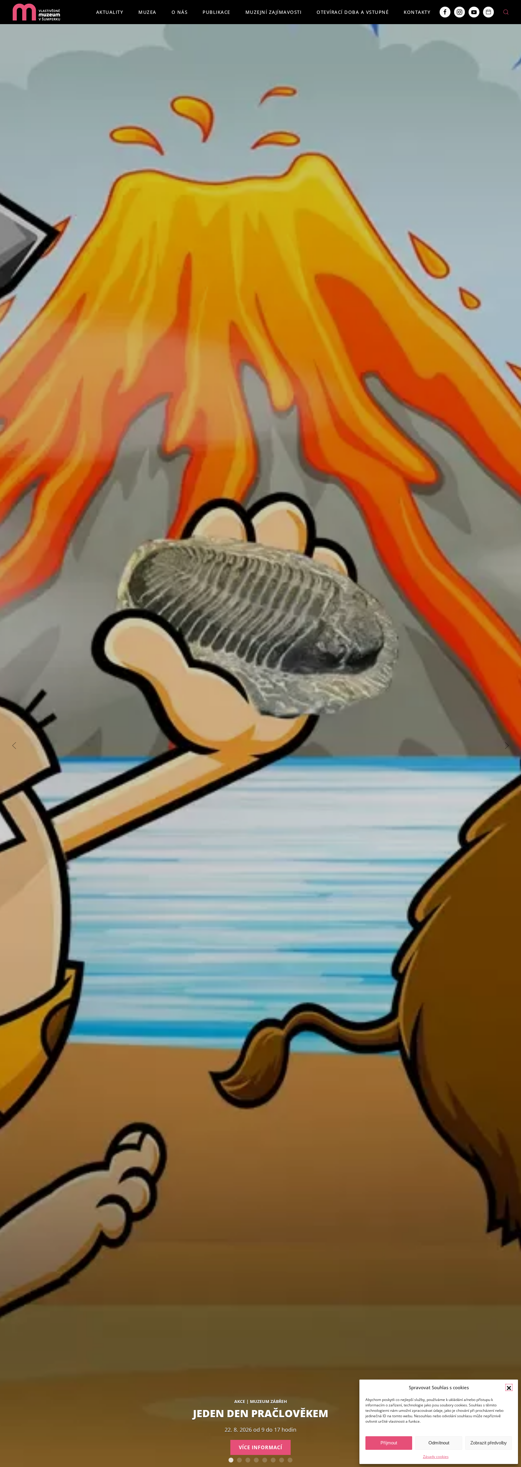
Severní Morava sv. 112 (247, 1460)
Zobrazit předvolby (488, 1442)
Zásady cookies (436, 1456)
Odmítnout (438, 1442)
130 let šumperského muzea (264, 1460)
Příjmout (388, 1442)
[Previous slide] (14, 745)
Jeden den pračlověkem (231, 1460)
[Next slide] (507, 745)
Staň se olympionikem (273, 1460)
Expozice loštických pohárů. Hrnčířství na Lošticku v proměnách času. (281, 1460)
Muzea (147, 12)
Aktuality (110, 12)
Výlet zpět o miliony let (239, 1460)
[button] (509, 1387)
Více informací (260, 1447)
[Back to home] (36, 12)
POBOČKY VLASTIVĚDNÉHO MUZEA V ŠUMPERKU (290, 1460)
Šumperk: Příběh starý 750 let (256, 1460)
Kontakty (417, 12)
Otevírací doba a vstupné (353, 12)
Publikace (216, 12)
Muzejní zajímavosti (273, 12)
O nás (180, 12)
